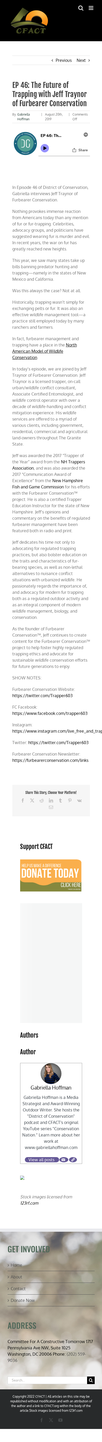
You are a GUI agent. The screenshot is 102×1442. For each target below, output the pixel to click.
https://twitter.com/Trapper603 (42, 695)
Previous (64, 60)
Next (81, 60)
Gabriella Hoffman (51, 1087)
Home (16, 1265)
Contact (18, 1288)
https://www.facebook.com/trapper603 (50, 713)
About (16, 1276)
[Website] (73, 1159)
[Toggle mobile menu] (91, 8)
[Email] (63, 1159)
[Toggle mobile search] (80, 8)
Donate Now (23, 1300)
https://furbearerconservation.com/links (50, 760)
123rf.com (29, 1203)
